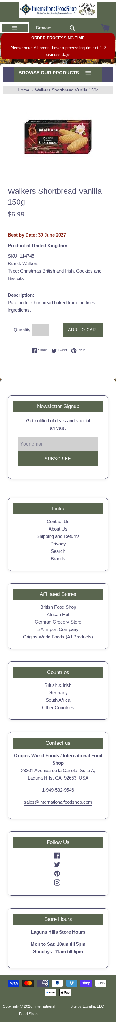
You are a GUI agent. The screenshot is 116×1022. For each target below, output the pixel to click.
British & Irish (58, 685)
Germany (58, 692)
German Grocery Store (58, 621)
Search (58, 551)
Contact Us (58, 521)
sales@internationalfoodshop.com (58, 802)
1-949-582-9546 (58, 790)
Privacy (58, 543)
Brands (58, 558)
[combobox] (72, 28)
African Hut (58, 614)
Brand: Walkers (23, 263)
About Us (58, 528)
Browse (43, 27)
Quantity (22, 329)
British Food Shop (58, 607)
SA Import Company (58, 629)
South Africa (58, 700)
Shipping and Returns (58, 536)
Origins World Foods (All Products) (58, 636)
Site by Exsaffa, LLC (87, 1006)
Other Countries (58, 707)
